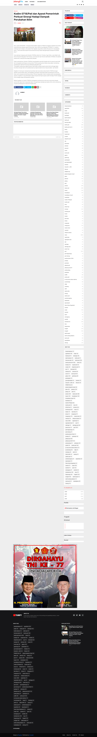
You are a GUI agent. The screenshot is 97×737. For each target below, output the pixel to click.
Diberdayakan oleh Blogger (72, 508)
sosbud (74, 307)
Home (26, 1)
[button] (83, 2)
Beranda (16, 11)
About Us (20, 4)
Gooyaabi (31, 735)
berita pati (74, 124)
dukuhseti (74, 143)
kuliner (74, 216)
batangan (74, 115)
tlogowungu (74, 326)
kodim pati (74, 202)
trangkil (74, 331)
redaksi (22, 92)
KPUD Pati (74, 206)
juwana (74, 185)
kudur (74, 213)
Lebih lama (58, 136)
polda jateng (74, 270)
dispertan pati (74, 138)
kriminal (74, 209)
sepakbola (74, 300)
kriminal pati (74, 211)
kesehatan (74, 197)
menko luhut (74, 227)
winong (74, 342)
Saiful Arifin (74, 291)
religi (74, 284)
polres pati (74, 277)
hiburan (74, 169)
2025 (74, 494)
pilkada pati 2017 (74, 267)
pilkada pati (74, 265)
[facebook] (77, 4)
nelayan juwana (74, 232)
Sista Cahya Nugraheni (74, 305)
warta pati (74, 338)
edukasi (74, 145)
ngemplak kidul (74, 239)
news (74, 234)
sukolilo (74, 319)
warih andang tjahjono (74, 335)
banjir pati (74, 113)
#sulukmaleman (74, 106)
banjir (74, 110)
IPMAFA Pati (74, 171)
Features (32, 1)
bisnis (74, 129)
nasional (74, 230)
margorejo (74, 223)
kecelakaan (74, 192)
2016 (74, 498)
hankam (74, 164)
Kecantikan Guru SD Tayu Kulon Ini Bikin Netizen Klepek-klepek (76, 627)
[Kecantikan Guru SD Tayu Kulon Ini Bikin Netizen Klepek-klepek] (65, 628)
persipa (74, 260)
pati (74, 251)
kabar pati (74, 188)
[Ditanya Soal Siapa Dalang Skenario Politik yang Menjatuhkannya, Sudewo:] (54, 107)
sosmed (74, 312)
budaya (74, 131)
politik (74, 274)
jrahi (74, 183)
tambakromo (74, 321)
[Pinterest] (35, 87)
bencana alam (74, 122)
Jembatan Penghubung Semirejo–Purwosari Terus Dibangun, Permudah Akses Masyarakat (36, 114)
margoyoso (74, 225)
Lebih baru (17, 136)
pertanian (74, 263)
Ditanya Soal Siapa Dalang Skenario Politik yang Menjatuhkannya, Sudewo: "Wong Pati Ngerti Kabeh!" (53, 114)
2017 (74, 496)
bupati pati (74, 134)
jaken (74, 176)
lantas (74, 220)
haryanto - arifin (74, 166)
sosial (74, 309)
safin (74, 288)
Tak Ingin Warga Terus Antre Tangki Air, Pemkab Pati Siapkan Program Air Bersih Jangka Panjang (21, 114)
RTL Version (81, 735)
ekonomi (74, 148)
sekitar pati (74, 295)
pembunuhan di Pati (74, 258)
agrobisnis (74, 108)
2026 (74, 491)
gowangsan (74, 159)
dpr (74, 141)
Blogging (20, 735)
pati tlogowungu (74, 253)
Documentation (41, 1)
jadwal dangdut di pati (74, 173)
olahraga (74, 244)
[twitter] (79, 4)
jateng (74, 181)
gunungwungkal (74, 162)
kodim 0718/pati (74, 199)
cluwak (74, 136)
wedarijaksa (74, 340)
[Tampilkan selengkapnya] (40, 87)
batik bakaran (74, 117)
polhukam (74, 272)
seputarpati (74, 302)
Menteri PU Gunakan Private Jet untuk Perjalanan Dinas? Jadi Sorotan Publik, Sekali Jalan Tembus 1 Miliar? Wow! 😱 (77, 61)
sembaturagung (74, 298)
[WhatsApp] (33, 87)
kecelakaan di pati (74, 195)
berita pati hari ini (74, 127)
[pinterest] (83, 4)
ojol (74, 241)
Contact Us (26, 4)
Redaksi (32, 4)
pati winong (74, 256)
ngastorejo (74, 237)
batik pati (74, 120)
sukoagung (74, 316)
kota (74, 204)
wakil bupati (74, 333)
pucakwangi (74, 281)
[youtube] (81, 4)
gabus (74, 155)
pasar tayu (74, 248)
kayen (74, 190)
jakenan (74, 178)
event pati (74, 152)
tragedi (74, 328)
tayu (74, 323)
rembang (74, 286)
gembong (74, 157)
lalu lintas (74, 218)
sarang (74, 293)
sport (74, 314)
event (74, 150)
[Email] (38, 87)
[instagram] (83, 615)
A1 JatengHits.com (68, 487)
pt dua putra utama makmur (74, 279)
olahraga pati (74, 246)
